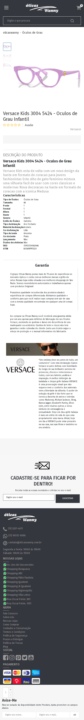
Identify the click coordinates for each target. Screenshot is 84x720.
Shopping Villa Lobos (18, 594)
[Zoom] (7, 47)
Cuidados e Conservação (17, 628)
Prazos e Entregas (13, 639)
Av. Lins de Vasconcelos (20, 564)
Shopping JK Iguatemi (19, 586)
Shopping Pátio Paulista (20, 577)
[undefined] (47, 77)
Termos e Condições (14, 632)
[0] (78, 7)
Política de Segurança (15, 635)
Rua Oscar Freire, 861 (18, 599)
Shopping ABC (15, 573)
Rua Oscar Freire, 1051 (19, 603)
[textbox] (34, 21)
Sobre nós (8, 617)
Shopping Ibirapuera (18, 569)
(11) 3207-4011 (15, 528)
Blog (5, 646)
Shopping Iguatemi (17, 582)
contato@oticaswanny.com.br (24, 542)
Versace (75, 129)
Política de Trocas (13, 643)
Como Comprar (11, 624)
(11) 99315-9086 (17, 535)
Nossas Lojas (10, 620)
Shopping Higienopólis (19, 590)
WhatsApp (5, 565)
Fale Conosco (10, 613)
